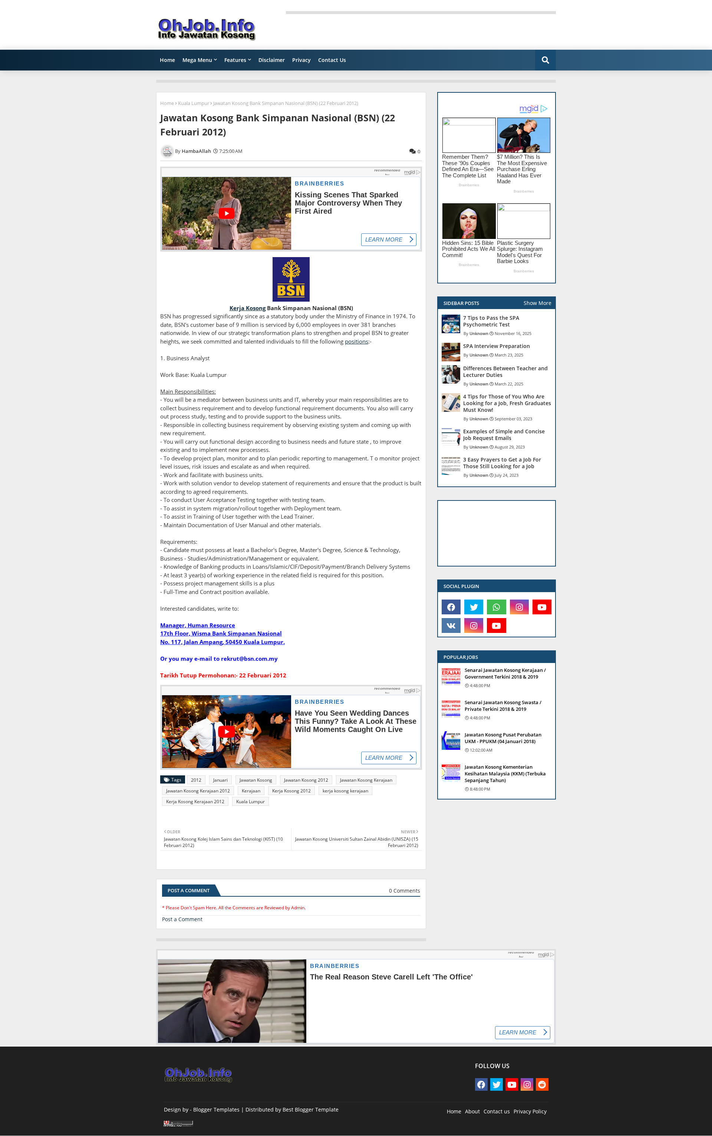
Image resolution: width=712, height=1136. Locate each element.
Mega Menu (197, 59)
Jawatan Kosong (256, 780)
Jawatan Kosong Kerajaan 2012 (198, 791)
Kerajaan (251, 791)
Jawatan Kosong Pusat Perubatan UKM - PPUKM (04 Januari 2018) (503, 738)
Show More (537, 302)
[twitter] (473, 607)
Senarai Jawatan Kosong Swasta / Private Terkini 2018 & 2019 (503, 705)
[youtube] (542, 607)
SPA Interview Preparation (496, 346)
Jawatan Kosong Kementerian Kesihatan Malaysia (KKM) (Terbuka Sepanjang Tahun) (505, 774)
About (472, 1111)
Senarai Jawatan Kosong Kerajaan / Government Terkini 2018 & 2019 (505, 673)
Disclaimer (271, 59)
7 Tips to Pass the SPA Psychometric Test (491, 321)
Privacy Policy (530, 1111)
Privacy (301, 59)
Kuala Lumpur (193, 103)
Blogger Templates (216, 1109)
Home (167, 59)
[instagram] (519, 607)
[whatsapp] (496, 607)
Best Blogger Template (311, 1109)
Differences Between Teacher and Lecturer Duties (505, 371)
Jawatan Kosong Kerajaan (366, 780)
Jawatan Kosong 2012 (306, 780)
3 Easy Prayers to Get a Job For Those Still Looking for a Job (502, 463)
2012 (196, 780)
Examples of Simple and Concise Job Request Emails (504, 434)
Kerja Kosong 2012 (291, 791)
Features (235, 59)
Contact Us (332, 59)
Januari (220, 780)
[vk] (451, 625)
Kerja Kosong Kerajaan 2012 (195, 801)
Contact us (497, 1111)
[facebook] (451, 607)
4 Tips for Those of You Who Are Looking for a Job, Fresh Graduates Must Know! (507, 403)
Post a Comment (182, 919)
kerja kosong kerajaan (345, 791)
